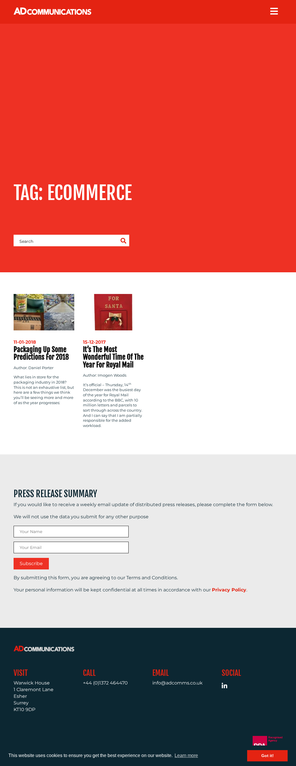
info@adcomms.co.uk (177, 683)
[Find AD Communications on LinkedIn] (228, 686)
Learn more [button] (186, 755)
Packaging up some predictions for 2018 (41, 353)
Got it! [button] (267, 755)
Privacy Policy (229, 590)
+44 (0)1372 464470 (105, 683)
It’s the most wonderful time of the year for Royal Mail (113, 357)
